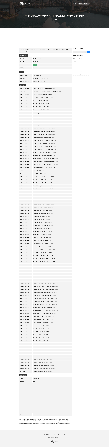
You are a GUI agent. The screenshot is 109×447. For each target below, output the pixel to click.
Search (88, 52)
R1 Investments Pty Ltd (77, 58)
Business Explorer (83, 3)
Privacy (53, 434)
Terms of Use (46, 434)
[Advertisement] (54, 36)
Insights (75, 3)
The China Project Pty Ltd (78, 71)
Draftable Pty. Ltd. (77, 67)
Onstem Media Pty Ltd (77, 74)
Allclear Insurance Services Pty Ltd (80, 77)
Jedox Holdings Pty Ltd (77, 64)
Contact (59, 434)
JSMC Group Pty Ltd (77, 61)
